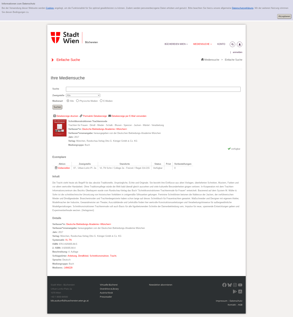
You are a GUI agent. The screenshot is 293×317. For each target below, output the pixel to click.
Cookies (50, 8)
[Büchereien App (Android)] (235, 292)
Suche (55, 89)
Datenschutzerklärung (242, 8)
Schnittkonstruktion (99, 256)
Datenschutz (236, 300)
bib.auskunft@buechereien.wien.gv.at (70, 300)
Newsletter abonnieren (160, 284)
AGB (240, 304)
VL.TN (68, 240)
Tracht (113, 256)
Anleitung (72, 256)
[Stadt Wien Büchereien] (74, 37)
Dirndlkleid (83, 256)
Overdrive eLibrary (109, 288)
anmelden (237, 52)
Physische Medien (89, 101)
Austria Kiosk (106, 292)
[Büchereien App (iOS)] (240, 292)
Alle (72, 101)
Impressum (222, 300)
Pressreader (106, 296)
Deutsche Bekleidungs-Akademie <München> (104, 129)
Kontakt (232, 304)
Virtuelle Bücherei (109, 284)
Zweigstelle (58, 95)
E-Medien (108, 101)
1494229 (68, 267)
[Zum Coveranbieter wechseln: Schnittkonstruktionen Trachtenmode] (60, 127)
